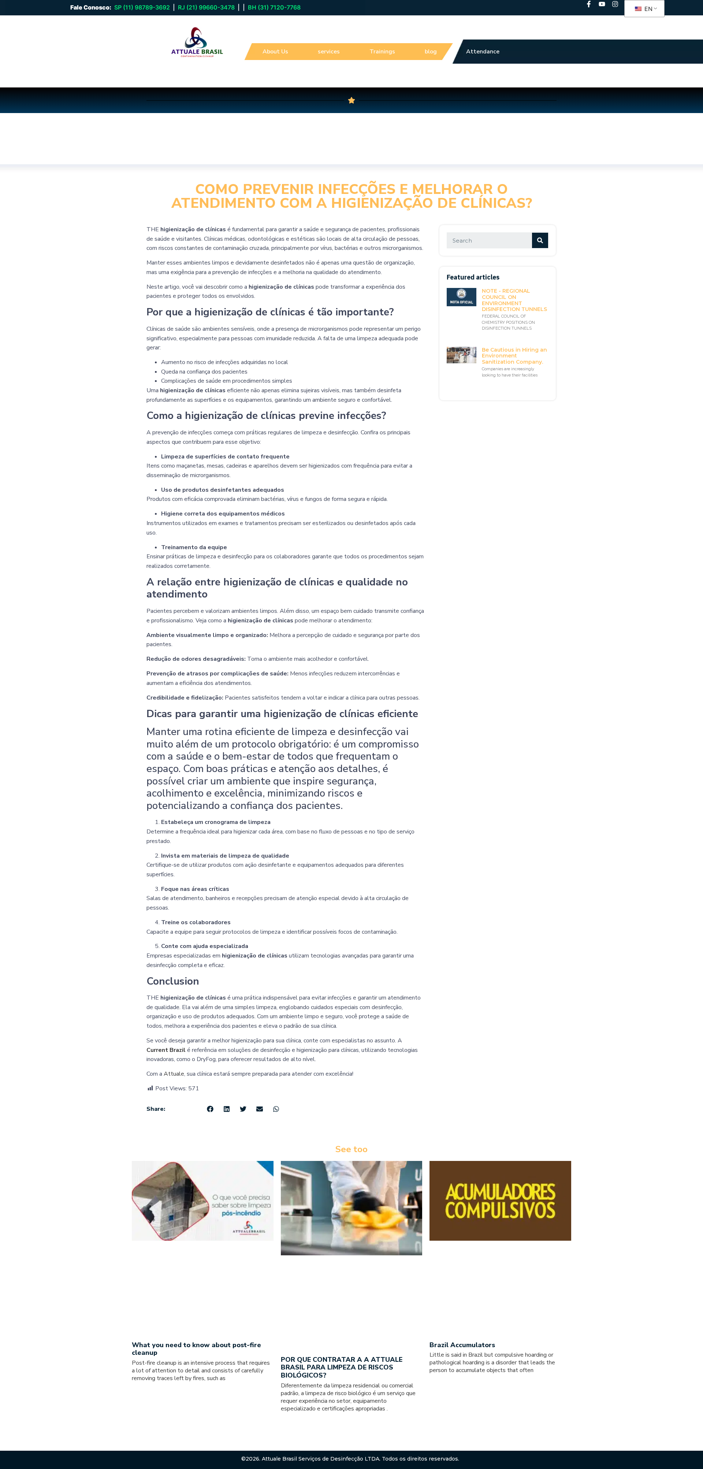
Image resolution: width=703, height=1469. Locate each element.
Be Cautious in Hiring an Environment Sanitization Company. (514, 356)
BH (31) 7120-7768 (274, 7)
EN (647, 8)
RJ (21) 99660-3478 (206, 7)
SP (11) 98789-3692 (142, 7)
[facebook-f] (588, 4)
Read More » (144, 1391)
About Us (275, 52)
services (329, 52)
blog (431, 52)
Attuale (174, 1074)
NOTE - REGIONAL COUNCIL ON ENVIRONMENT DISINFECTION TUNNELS (514, 300)
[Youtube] (602, 4)
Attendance (482, 52)
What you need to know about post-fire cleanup (196, 1349)
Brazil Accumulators (462, 1345)
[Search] (540, 240)
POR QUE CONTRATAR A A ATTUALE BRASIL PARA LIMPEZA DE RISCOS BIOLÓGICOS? (341, 1367)
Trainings (382, 52)
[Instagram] (615, 4)
